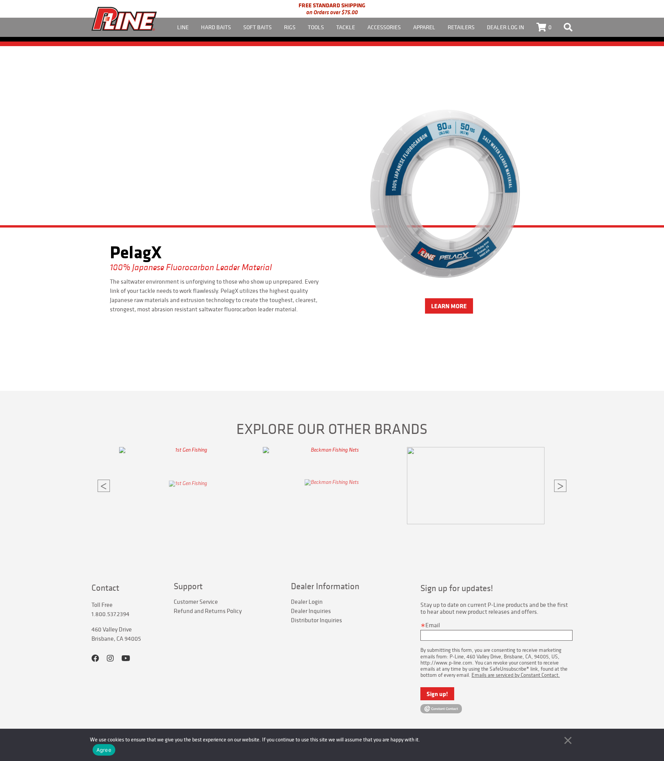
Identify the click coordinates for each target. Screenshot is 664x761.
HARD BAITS (216, 27)
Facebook (95, 658)
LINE (183, 27)
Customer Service (196, 601)
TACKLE (345, 27)
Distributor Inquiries (316, 620)
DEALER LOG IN (505, 27)
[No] (568, 740)
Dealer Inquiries (311, 611)
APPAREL (424, 27)
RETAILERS (461, 27)
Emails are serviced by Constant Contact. (515, 674)
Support (188, 586)
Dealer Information (325, 586)
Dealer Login (307, 601)
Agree (103, 750)
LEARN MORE (449, 306)
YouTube (126, 658)
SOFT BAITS (257, 27)
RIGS (289, 27)
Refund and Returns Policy (208, 611)
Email (432, 624)
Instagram (110, 658)
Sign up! (437, 694)
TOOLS (316, 27)
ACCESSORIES (384, 27)
